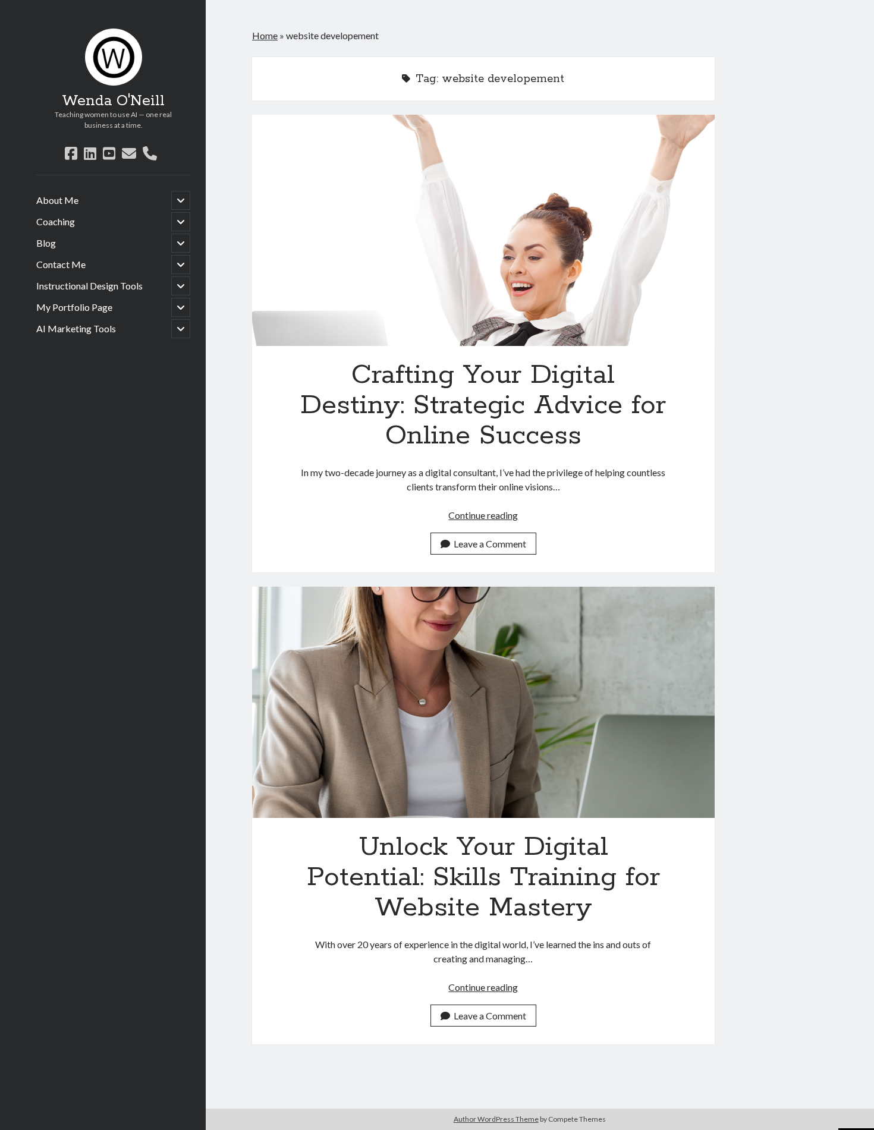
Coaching (55, 221)
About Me (57, 200)
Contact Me (61, 264)
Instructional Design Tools (89, 285)
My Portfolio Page (74, 307)
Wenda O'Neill (113, 101)
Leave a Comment (490, 543)
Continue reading (483, 515)
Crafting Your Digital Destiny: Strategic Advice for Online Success (483, 230)
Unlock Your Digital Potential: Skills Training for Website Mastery (483, 702)
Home (265, 35)
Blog (46, 242)
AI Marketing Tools (76, 328)
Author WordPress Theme (496, 1119)
